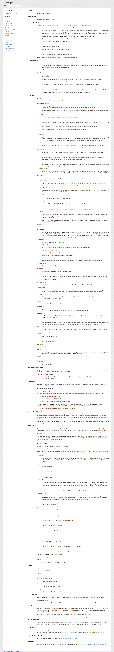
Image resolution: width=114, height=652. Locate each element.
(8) (5, 13)
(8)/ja (16, 13)
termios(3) (67, 117)
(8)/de (7, 13)
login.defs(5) (65, 370)
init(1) (81, 89)
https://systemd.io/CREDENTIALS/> (73, 597)
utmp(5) (65, 124)
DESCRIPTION (33, 22)
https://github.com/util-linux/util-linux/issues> (66, 638)
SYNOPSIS (32, 16)
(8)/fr (13, 13)
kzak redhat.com (64, 630)
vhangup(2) (46, 271)
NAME (30, 11)
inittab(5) (39, 385)
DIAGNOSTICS (33, 620)
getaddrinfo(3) (49, 317)
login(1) (49, 122)
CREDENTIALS (33, 595)
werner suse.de (48, 630)
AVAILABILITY (33, 641)
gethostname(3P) (98, 315)
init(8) (89, 25)
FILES (30, 565)
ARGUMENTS (33, 60)
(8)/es (10, 13)
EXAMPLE (31, 381)
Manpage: (5, 5)
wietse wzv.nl (73, 632)
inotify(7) (81, 353)
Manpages (8, 3)
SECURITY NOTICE (35, 411)
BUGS (30, 606)
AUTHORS (32, 627)
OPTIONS (31, 95)
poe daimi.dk (100, 632)
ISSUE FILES (33, 426)
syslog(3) (52, 586)
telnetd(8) (88, 122)
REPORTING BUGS (35, 635)
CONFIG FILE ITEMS (35, 367)
